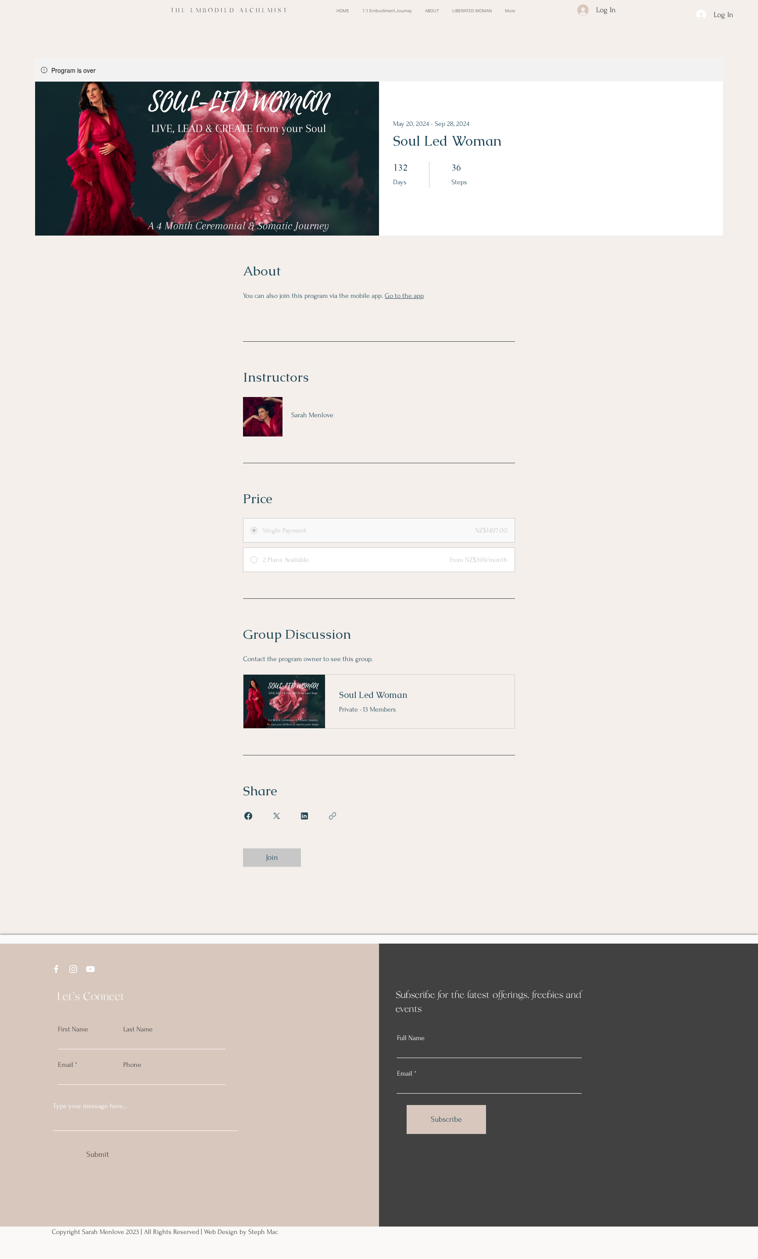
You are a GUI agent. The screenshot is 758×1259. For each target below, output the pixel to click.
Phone (132, 1064)
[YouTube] (90, 969)
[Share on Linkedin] (304, 816)
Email (65, 1064)
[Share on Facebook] (248, 816)
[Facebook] (56, 969)
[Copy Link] (332, 816)
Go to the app (404, 296)
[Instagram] (73, 969)
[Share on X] (276, 816)
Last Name (138, 1029)
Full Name (411, 1037)
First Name (73, 1029)
